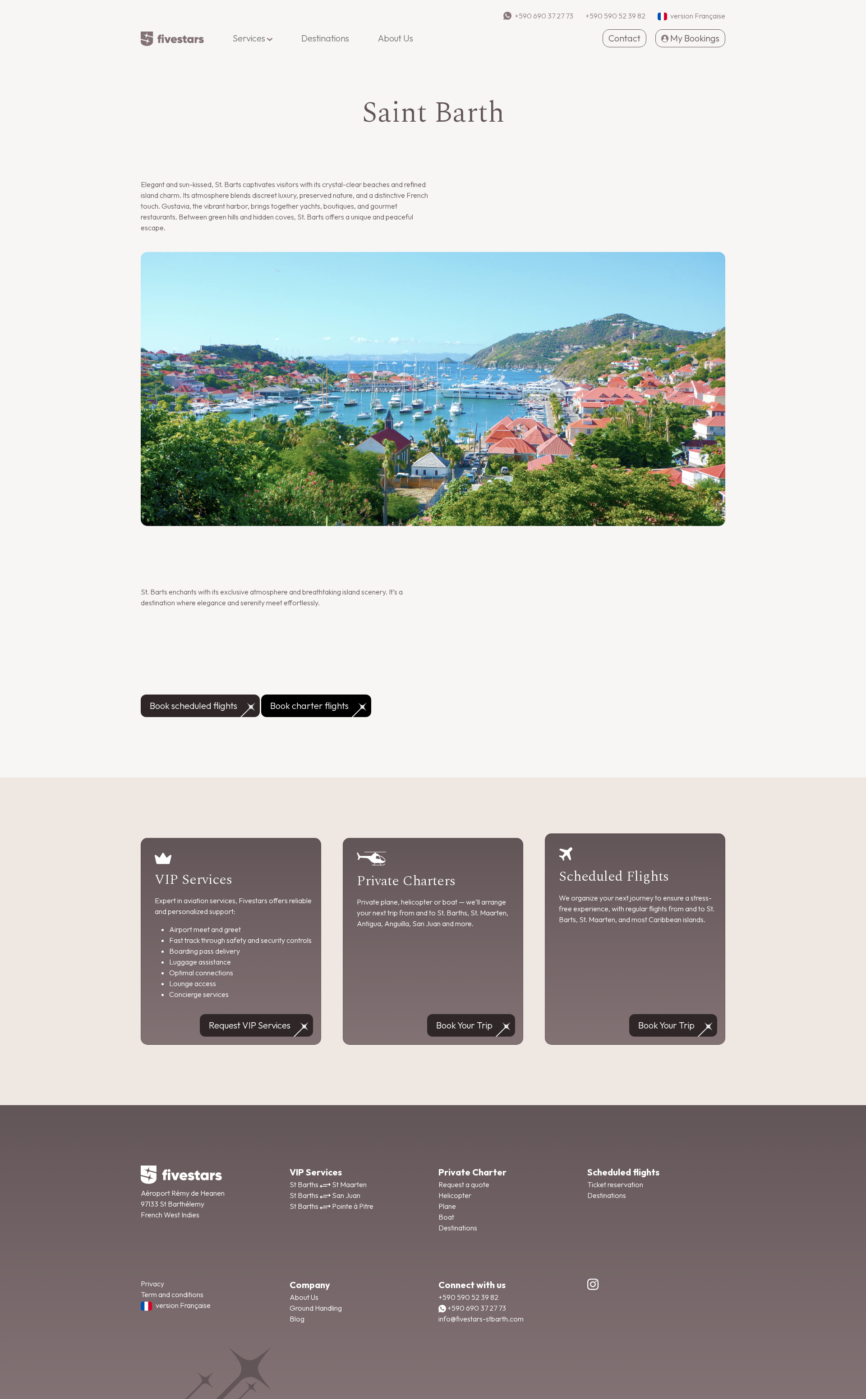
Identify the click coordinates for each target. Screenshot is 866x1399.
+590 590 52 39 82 (468, 1297)
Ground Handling (316, 1307)
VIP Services (316, 1172)
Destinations (457, 1227)
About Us (304, 1297)
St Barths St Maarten (328, 1184)
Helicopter (454, 1195)
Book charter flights (309, 705)
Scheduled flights (623, 1172)
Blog (297, 1318)
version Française (183, 1305)
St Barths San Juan (325, 1195)
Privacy (152, 1283)
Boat (446, 1216)
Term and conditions (172, 1294)
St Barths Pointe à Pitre (331, 1206)
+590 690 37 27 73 (476, 1307)
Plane (447, 1206)
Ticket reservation (615, 1184)
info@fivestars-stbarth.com (481, 1318)
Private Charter (472, 1172)
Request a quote (463, 1184)
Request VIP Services (249, 1025)
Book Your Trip (464, 1025)
